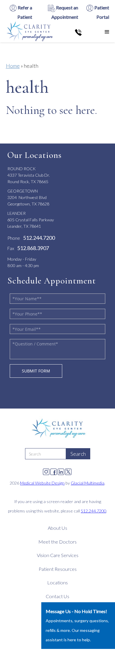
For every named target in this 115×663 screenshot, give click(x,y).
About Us (57, 528)
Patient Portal (101, 12)
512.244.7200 (93, 510)
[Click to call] (78, 32)
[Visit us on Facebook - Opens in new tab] (53, 470)
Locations (57, 582)
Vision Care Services (57, 555)
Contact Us (57, 596)
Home (13, 66)
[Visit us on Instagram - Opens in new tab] (46, 470)
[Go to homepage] (29, 31)
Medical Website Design (42, 482)
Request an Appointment (64, 12)
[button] (107, 32)
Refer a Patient (24, 12)
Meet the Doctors (57, 541)
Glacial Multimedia (87, 482)
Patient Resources (58, 569)
